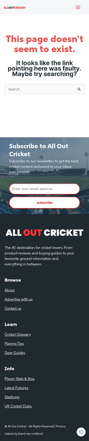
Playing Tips (14, 344)
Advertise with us (19, 299)
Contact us (13, 309)
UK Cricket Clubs (18, 406)
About (10, 290)
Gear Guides (15, 353)
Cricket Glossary (18, 335)
